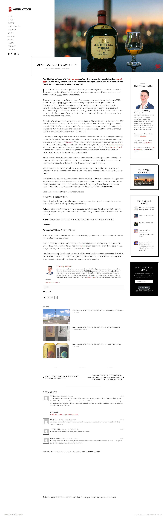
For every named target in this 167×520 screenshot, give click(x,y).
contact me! (148, 143)
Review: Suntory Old (146, 223)
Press (10, 43)
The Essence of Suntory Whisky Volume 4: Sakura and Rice (96, 327)
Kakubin (69, 142)
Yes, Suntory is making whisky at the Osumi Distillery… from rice (97, 310)
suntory (83, 367)
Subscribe (144, 287)
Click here (91, 277)
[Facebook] (45, 287)
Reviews (46, 68)
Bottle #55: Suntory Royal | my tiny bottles (64, 415)
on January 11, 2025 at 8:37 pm (66, 420)
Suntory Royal (115, 147)
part (77, 79)
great (83, 246)
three (71, 79)
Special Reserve (116, 145)
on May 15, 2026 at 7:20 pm (69, 438)
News (10, 20)
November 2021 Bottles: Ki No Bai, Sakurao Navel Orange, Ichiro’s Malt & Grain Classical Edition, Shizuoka (104, 377)
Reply (122, 396)
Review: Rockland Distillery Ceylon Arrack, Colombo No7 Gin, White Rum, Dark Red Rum (146, 246)
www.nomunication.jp (52, 282)
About (11, 40)
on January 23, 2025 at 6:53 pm (70, 429)
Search (11, 50)
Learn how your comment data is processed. (96, 497)
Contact (12, 46)
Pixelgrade (19, 514)
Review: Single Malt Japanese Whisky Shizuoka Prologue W (61, 377)
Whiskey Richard (55, 68)
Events (11, 23)
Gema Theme (8, 514)
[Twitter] (47, 287)
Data (10, 33)
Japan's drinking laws (146, 215)
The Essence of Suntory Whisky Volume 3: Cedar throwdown (96, 344)
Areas (11, 36)
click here (143, 136)
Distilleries (13, 26)
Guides (11, 30)
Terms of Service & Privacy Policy (148, 514)
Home (10, 16)
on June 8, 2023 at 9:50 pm (64, 396)
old (56, 367)
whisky (111, 367)
